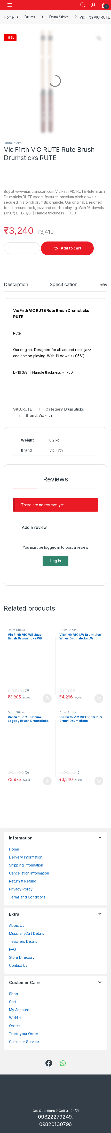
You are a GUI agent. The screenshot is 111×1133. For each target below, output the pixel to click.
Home (9, 17)
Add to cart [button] (47, 569)
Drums (30, 17)
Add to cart (71, 277)
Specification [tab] (65, 313)
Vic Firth (45, 444)
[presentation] (106, 711)
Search (82, 5)
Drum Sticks (59, 17)
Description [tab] (17, 313)
